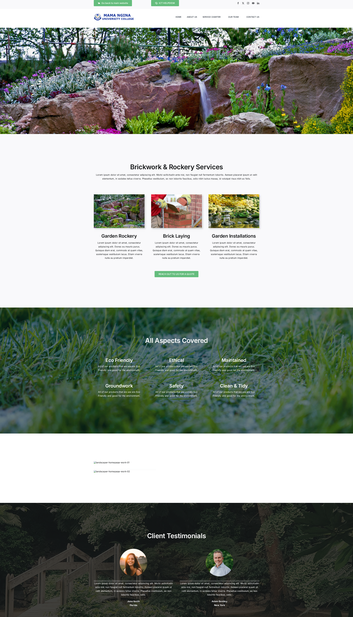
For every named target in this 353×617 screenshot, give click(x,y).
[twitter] (243, 3)
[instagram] (248, 3)
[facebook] (238, 3)
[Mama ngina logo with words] (114, 14)
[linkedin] (258, 3)
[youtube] (253, 3)
